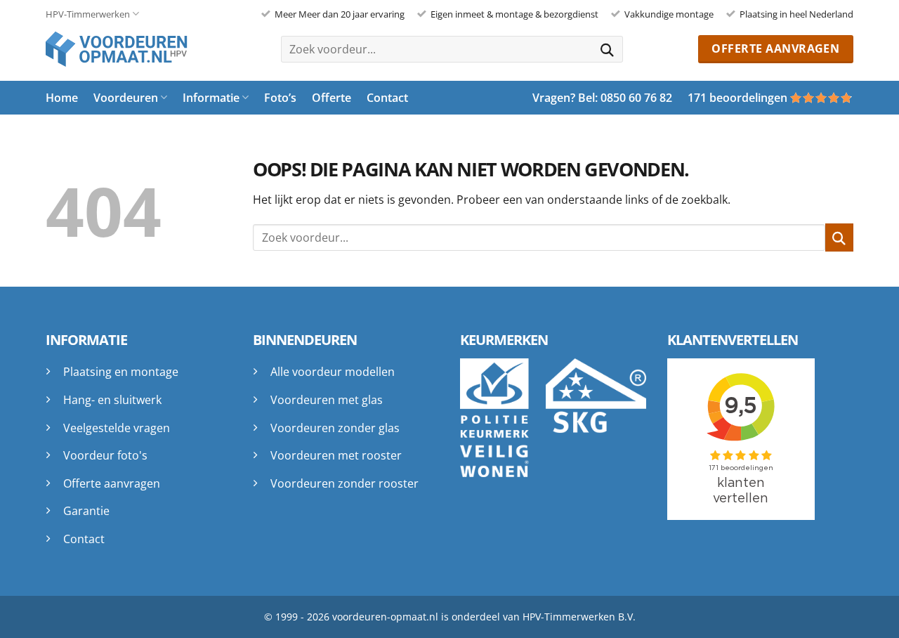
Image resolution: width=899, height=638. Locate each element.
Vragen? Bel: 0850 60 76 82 (602, 97)
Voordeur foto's (105, 455)
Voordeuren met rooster (336, 455)
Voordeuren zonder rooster (344, 483)
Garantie (86, 511)
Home (62, 97)
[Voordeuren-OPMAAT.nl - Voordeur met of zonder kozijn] (126, 49)
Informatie (211, 97)
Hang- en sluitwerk (112, 400)
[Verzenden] (607, 49)
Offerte (331, 97)
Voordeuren (125, 97)
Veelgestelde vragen (116, 428)
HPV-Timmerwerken (88, 14)
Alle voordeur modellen (332, 371)
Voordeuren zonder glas (335, 428)
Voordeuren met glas (326, 400)
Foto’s (280, 97)
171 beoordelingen (737, 97)
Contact (387, 97)
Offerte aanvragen (111, 483)
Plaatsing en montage (120, 371)
